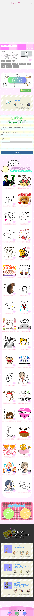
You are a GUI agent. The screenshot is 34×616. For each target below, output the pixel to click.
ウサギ (8, 61)
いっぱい (9, 66)
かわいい (15, 64)
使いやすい (23, 64)
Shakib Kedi (20, 610)
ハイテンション (6, 64)
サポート (16, 66)
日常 (29, 64)
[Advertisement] (17, 24)
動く (3, 61)
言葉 (3, 66)
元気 (13, 61)
